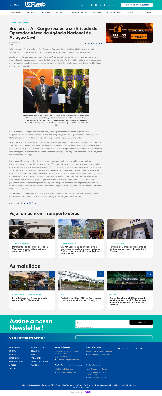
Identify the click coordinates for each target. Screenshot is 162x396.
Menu (16, 5)
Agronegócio (132, 12)
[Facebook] (96, 5)
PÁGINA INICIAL (15, 347)
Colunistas (35, 351)
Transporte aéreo (20, 23)
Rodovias (66, 294)
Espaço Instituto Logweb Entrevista (27, 294)
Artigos (12, 365)
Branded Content (16, 362)
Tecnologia (30, 12)
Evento (114, 294)
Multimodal (60, 12)
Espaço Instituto (38, 347)
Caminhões (147, 12)
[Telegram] (113, 5)
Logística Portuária (114, 12)
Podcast (13, 354)
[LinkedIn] (104, 5)
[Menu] (11, 5)
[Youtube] (109, 5)
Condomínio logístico (78, 12)
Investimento (96, 12)
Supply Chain (15, 12)
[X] (100, 5)
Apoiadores (36, 358)
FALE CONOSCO (37, 365)
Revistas (13, 351)
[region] (28, 379)
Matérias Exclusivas (39, 362)
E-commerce (45, 12)
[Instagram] (91, 5)
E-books (34, 354)
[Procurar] (82, 5)
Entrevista (14, 358)
